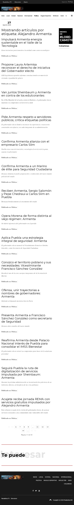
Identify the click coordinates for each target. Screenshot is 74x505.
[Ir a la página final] (35, 430)
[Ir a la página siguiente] (32, 430)
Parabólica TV (7, 2)
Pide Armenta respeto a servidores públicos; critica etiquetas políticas (26, 118)
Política (36, 16)
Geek (62, 16)
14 (23, 430)
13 (47, 427)
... (32, 427)
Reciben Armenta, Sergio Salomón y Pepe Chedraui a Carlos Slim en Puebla (26, 194)
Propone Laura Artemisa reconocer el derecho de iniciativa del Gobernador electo (25, 68)
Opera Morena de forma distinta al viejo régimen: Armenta (26, 217)
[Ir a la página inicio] (9, 426)
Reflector (56, 16)
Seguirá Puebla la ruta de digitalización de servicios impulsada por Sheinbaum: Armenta (21, 372)
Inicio (3, 16)
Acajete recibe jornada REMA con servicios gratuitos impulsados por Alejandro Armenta (25, 402)
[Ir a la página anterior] (12, 426)
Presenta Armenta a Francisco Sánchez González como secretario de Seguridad (26, 318)
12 (42, 427)
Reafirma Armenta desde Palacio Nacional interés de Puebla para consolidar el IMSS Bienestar (25, 343)
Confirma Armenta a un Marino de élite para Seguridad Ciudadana (26, 167)
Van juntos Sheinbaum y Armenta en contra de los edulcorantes (26, 93)
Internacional (28, 16)
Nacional (20, 16)
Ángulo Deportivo (46, 16)
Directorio (18, 2)
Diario (26, 2)
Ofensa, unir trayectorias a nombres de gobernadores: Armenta (21, 293)
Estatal (13, 16)
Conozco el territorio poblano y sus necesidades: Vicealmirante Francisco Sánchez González (26, 265)
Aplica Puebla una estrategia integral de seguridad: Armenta (24, 239)
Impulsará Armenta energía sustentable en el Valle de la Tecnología (21, 43)
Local (8, 16)
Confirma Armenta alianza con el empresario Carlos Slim (25, 143)
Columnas (68, 484)
